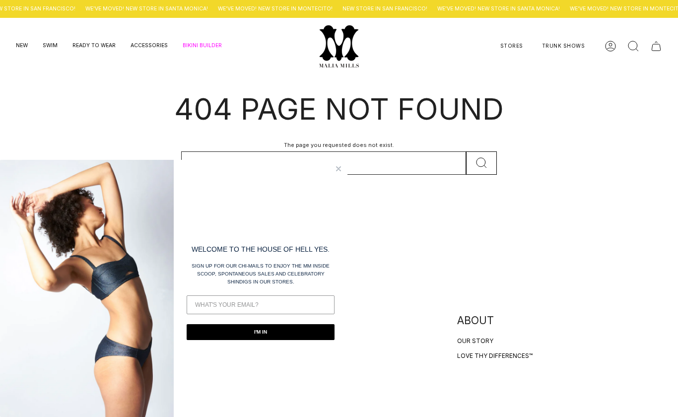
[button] (21, 46)
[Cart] (656, 46)
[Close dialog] (338, 169)
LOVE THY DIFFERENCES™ (495, 355)
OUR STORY (475, 341)
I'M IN (260, 332)
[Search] (481, 163)
